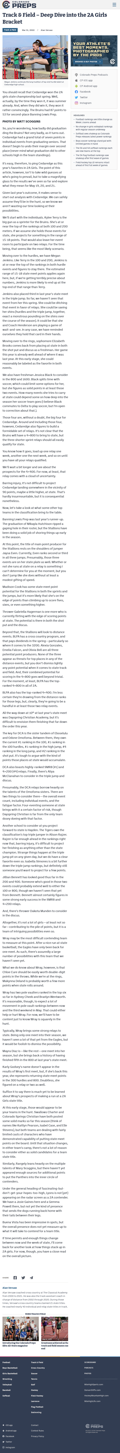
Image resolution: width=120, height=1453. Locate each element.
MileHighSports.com (93, 1384)
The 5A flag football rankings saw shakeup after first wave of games (92, 156)
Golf (33, 1384)
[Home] (19, 4)
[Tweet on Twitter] (23, 1277)
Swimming (36, 1412)
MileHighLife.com (92, 1401)
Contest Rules (37, 1431)
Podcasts (88, 1368)
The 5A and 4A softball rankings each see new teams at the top (94, 149)
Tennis (34, 1379)
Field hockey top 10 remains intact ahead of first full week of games (92, 164)
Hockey (34, 1390)
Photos (87, 1373)
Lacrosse (35, 1401)
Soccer (34, 1373)
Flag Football (37, 1407)
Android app (11, 1431)
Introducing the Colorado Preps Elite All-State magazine (19, 1344)
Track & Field (10, 30)
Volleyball (7, 1384)
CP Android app (88, 86)
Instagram (85, 102)
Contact (34, 1425)
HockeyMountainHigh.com (96, 1395)
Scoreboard (90, 1362)
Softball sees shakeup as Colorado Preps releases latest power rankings (94, 135)
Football (6, 1362)
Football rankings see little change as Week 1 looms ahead (94, 121)
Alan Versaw (46, 30)
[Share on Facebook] (15, 1277)
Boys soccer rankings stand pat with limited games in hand (93, 142)
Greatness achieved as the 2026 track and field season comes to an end (59, 1346)
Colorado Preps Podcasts (94, 74)
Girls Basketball (10, 1373)
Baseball (6, 1390)
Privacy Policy (37, 1436)
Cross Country (38, 1368)
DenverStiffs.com (92, 1390)
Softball (6, 1396)
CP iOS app (86, 80)
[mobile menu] (114, 4)
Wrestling (7, 1379)
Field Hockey (37, 1396)
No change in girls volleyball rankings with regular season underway (94, 128)
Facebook (85, 91)
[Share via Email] (31, 1277)
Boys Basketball (10, 1368)
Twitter (84, 97)
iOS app (9, 1425)
